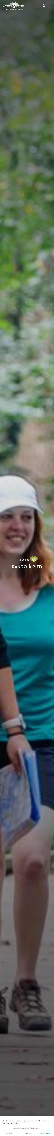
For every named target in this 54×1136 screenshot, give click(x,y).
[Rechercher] (43, 6)
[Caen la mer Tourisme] (22, 6)
